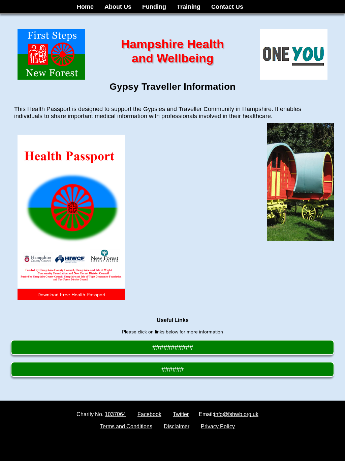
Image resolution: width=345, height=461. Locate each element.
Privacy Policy (218, 426)
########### (172, 347)
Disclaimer (176, 426)
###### (172, 369)
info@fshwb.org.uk (236, 414)
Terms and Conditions (126, 426)
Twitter (181, 414)
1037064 (115, 414)
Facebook (149, 414)
